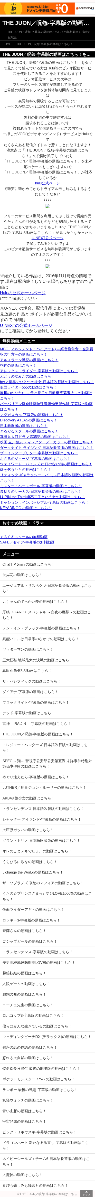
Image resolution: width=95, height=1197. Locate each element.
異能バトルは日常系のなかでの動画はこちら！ (40, 639)
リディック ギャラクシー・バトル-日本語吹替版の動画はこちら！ (47, 478)
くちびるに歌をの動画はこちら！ (29, 862)
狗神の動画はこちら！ (18, 365)
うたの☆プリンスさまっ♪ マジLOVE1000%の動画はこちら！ (47, 896)
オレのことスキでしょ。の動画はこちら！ (37, 851)
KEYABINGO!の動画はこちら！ (26, 508)
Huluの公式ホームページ (23, 293)
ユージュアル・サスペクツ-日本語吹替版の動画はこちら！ (46, 588)
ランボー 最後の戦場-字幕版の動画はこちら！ (40, 1090)
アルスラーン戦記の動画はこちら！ (29, 360)
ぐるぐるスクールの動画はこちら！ (29, 431)
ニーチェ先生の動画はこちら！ (28, 1005)
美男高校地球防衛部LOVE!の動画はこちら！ (38, 962)
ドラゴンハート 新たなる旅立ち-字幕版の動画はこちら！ (45, 1145)
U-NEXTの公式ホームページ (26, 325)
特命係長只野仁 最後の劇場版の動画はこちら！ (41, 1068)
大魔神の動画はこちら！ (22, 1175)
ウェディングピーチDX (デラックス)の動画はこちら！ (46, 1037)
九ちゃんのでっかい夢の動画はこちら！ (35, 601)
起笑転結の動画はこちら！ (24, 973)
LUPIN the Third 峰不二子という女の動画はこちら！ (42, 497)
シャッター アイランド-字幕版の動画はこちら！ (41, 819)
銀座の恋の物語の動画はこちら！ (29, 1047)
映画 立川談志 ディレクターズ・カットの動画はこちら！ (46, 442)
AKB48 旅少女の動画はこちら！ (28, 798)
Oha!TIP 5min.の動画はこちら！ (28, 564)
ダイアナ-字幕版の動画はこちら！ (30, 692)
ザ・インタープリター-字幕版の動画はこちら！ (39, 453)
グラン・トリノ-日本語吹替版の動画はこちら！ (41, 840)
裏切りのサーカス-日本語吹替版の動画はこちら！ (41, 491)
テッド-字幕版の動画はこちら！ (28, 713)
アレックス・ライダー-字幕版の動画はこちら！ (39, 371)
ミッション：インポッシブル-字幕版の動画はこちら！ (44, 502)
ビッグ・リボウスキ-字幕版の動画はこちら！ (39, 1132)
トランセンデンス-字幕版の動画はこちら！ (37, 952)
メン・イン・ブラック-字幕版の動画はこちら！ (41, 628)
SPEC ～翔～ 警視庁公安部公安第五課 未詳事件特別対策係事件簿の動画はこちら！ (47, 764)
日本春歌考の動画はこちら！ (24, 426)
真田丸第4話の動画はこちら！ (27, 670)
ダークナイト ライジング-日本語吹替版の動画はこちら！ (47, 448)
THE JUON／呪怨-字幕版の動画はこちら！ (44, 44)
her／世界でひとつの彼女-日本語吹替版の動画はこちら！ (47, 382)
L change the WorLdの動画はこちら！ (32, 872)
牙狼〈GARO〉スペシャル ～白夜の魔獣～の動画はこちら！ (46, 615)
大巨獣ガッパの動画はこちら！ (28, 830)
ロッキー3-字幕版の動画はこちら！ (31, 920)
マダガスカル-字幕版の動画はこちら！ (31, 415)
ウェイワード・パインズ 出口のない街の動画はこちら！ (46, 464)
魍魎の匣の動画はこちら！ (24, 994)
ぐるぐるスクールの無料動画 (24, 537)
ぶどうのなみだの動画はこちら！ (27, 376)
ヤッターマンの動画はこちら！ (28, 649)
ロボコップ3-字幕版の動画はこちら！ (33, 1015)
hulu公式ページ (47, 183)
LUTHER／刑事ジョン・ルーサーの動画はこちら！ (44, 787)
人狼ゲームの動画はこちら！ (26, 984)
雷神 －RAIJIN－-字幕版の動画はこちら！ (36, 724)
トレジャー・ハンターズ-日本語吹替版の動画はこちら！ (45, 747)
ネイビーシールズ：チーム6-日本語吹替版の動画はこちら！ (46, 1161)
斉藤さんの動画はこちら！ (24, 931)
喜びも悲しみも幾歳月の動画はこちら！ (35, 1185)
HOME (6, 44)
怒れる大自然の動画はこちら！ (28, 1058)
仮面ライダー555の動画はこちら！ (28, 387)
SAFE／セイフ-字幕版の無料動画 (27, 542)
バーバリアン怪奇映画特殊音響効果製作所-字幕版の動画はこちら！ (46, 406)
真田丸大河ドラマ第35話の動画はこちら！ (35, 437)
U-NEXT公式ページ (48, 238)
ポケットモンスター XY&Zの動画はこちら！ (38, 1079)
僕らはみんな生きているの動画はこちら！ (37, 1026)
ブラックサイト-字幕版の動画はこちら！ (35, 702)
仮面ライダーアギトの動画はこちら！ (33, 909)
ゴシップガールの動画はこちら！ (29, 941)
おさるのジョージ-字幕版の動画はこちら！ (35, 458)
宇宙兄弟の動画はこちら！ (24, 1121)
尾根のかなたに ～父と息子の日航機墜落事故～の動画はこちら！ (46, 395)
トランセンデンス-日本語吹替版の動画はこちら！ (43, 809)
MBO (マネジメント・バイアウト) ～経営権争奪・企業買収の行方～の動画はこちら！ (46, 352)
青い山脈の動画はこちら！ (24, 1111)
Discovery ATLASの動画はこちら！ (28, 420)
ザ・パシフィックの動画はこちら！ (31, 681)
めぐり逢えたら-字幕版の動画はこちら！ (35, 777)
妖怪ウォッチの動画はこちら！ (28, 1100)
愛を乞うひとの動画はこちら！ (25, 469)
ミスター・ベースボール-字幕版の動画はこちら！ (41, 486)
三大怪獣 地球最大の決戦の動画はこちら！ (37, 660)
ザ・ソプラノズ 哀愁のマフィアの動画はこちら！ (43, 883)
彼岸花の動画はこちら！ (22, 575)
